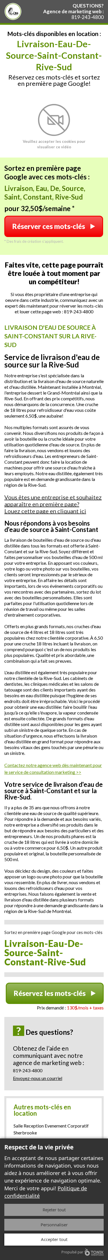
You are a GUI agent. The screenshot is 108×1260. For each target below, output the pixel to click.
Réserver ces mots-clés (48, 226)
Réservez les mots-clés (50, 993)
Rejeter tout (54, 1209)
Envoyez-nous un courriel (37, 1078)
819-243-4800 (87, 17)
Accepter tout (54, 1239)
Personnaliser (54, 1224)
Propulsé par (72, 1252)
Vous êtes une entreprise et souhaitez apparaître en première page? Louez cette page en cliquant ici (53, 504)
